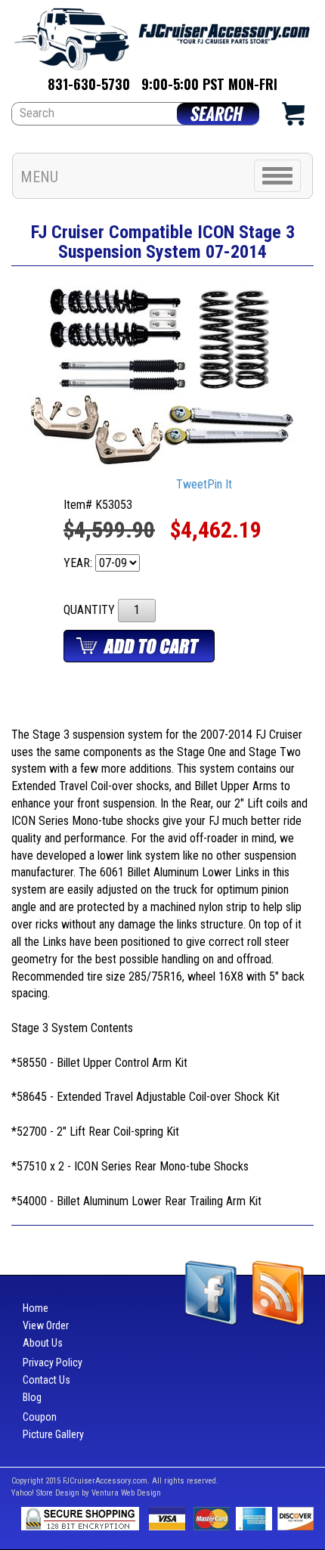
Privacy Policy (52, 1362)
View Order (46, 1325)
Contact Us (46, 1380)
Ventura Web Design (126, 1493)
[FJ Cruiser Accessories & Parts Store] (162, 34)
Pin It (219, 485)
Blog (32, 1397)
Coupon (40, 1417)
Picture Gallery (53, 1434)
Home (35, 1308)
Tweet (191, 485)
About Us (43, 1343)
